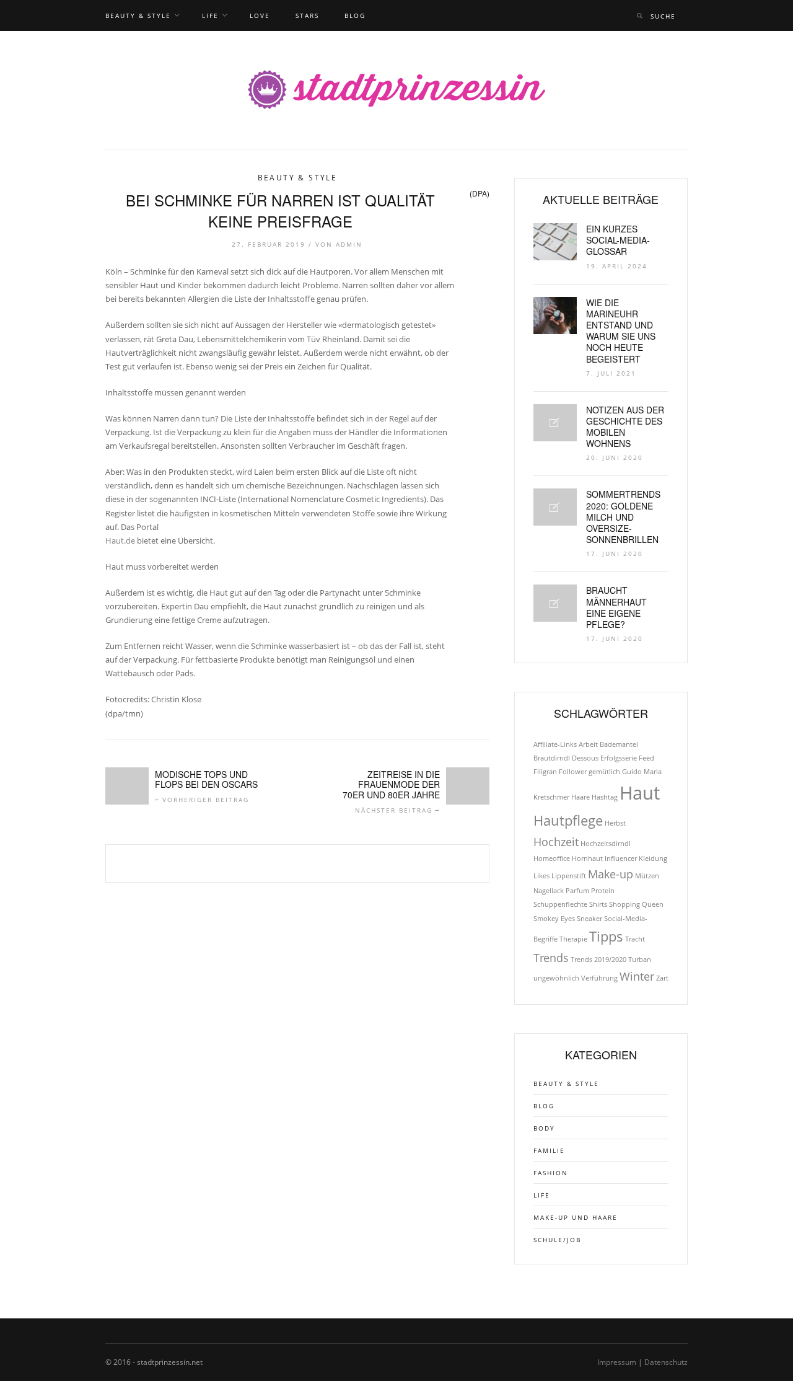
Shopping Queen (636, 904)
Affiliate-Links (555, 744)
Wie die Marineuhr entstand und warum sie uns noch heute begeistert (620, 330)
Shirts (598, 904)
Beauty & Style (138, 15)
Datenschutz (666, 1362)
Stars (307, 15)
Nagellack (548, 890)
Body (544, 1128)
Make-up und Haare (575, 1217)
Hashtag (605, 797)
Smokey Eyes (554, 918)
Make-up (610, 874)
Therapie (573, 939)
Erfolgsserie (618, 758)
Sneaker (589, 918)
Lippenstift (568, 875)
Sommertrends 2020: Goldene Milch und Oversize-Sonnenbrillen (623, 516)
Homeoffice (551, 858)
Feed (646, 758)
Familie (549, 1150)
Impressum (616, 1362)
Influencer (621, 858)
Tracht (635, 939)
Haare (580, 797)
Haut (640, 792)
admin (349, 244)
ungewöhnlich (556, 978)
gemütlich (604, 771)
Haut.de (120, 540)
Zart (662, 978)
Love (260, 15)
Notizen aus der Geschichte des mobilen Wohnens (625, 427)
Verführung (599, 978)
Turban (639, 959)
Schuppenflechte (560, 904)
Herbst (615, 823)
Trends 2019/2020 (598, 959)
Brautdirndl (551, 758)
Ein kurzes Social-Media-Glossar (618, 240)
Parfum (577, 890)
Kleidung (653, 858)
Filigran (545, 771)
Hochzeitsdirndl (606, 843)
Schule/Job (557, 1239)
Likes (541, 875)
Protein (603, 890)
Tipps (606, 936)
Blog (355, 15)
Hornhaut (587, 858)
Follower (573, 771)
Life (210, 15)
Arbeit (588, 744)
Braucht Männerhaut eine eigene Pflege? (616, 607)
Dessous (585, 758)
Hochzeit (556, 841)
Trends (551, 957)
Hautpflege (568, 820)
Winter (637, 976)
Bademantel (619, 744)
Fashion (550, 1172)
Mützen (647, 875)
